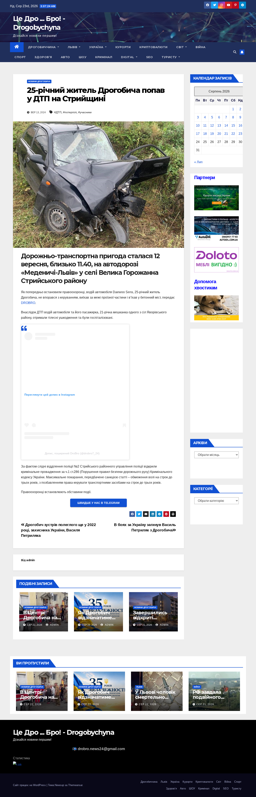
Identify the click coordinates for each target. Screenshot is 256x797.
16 (240, 125)
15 (233, 125)
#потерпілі (70, 112)
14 (226, 125)
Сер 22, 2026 (32, 704)
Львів (73, 47)
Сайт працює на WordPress (30, 785)
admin (30, 560)
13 (219, 125)
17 (198, 133)
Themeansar (75, 785)
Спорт (20, 57)
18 (205, 133)
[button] (234, 52)
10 (198, 125)
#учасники (85, 112)
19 (212, 133)
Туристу (170, 57)
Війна (201, 47)
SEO (149, 57)
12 (212, 125)
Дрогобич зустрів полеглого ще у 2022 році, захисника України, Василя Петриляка (58, 530)
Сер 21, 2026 (205, 704)
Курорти (123, 47)
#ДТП (57, 112)
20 (219, 133)
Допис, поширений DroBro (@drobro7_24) (72, 453)
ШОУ (83, 57)
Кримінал (103, 57)
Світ (180, 47)
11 (205, 125)
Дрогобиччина (42, 47)
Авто (65, 57)
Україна (96, 47)
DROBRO (28, 303)
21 (226, 133)
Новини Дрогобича (39, 81)
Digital (128, 57)
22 (233, 133)
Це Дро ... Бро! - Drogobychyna (63, 732)
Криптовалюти (153, 47)
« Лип (198, 162)
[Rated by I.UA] (17, 764)
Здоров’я (43, 57)
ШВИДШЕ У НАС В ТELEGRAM (98, 502)
